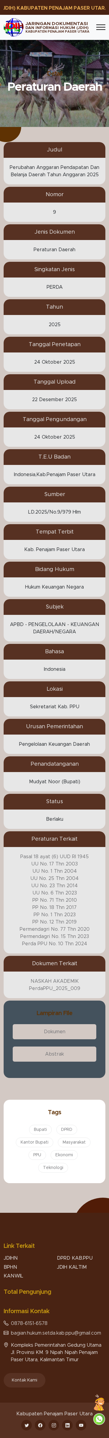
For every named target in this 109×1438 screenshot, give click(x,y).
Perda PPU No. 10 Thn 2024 (54, 943)
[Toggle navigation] (100, 27)
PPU (37, 1155)
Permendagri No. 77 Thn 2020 (55, 929)
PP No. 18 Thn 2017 (54, 907)
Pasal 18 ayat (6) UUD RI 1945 (54, 856)
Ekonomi (64, 1155)
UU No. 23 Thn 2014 (54, 885)
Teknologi (53, 1168)
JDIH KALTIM (72, 1267)
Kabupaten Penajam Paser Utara (54, 1413)
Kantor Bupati (34, 1142)
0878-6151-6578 (29, 1323)
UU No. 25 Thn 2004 (54, 878)
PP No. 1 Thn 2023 (55, 914)
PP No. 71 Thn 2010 (54, 900)
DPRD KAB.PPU (75, 1258)
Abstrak (54, 1054)
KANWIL (13, 1276)
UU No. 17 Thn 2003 (54, 864)
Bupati (40, 1130)
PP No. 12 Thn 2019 (54, 922)
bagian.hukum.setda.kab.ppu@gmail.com (56, 1333)
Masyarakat (74, 1142)
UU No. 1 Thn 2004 (54, 871)
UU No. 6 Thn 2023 (54, 893)
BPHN (10, 1267)
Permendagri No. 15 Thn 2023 (54, 936)
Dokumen (54, 1031)
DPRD (66, 1130)
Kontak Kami (24, 1380)
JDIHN (11, 1258)
